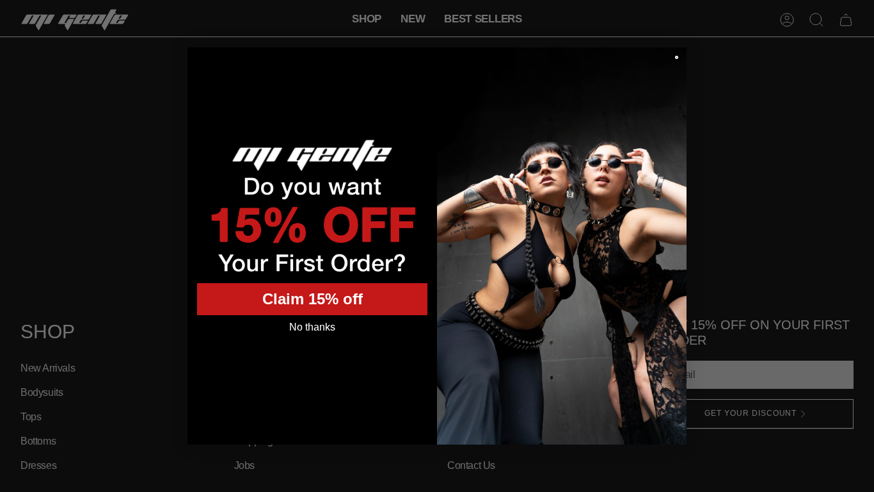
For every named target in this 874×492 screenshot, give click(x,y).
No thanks (312, 327)
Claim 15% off (312, 299)
